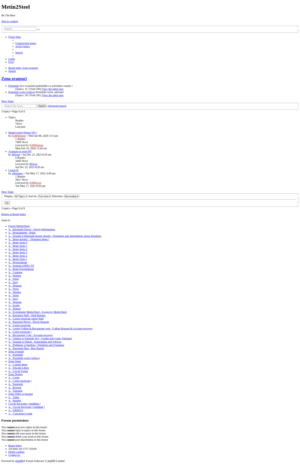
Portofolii (13, 85)
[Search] (38, 29)
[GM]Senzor (19, 135)
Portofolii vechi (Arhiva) (21, 92)
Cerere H (13, 170)
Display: (9, 196)
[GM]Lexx (35, 182)
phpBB (19, 460)
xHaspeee (17, 173)
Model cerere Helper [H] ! (22, 132)
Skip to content (9, 21)
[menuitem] (25, 43)
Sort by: (33, 196)
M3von (16, 154)
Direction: (58, 196)
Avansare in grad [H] (19, 151)
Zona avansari (14, 78)
